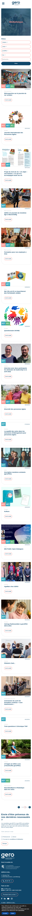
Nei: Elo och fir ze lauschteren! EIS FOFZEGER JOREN (15, 292)
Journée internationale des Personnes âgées (13, 133)
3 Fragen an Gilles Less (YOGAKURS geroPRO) (12, 764)
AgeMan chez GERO (11, 586)
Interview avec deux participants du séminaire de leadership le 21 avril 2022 (15, 369)
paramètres (21, 910)
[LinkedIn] (5, 899)
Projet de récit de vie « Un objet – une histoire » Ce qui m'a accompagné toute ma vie (15, 173)
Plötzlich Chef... (9, 663)
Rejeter (12, 913)
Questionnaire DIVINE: (12, 330)
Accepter (5, 913)
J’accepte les (13, 839)
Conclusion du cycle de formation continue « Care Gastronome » (13, 702)
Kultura (6, 511)
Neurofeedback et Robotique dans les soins (14, 788)
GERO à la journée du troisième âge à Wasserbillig (15, 213)
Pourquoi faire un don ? (9, 894)
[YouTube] (8, 899)
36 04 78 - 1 (8, 881)
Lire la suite (8, 100)
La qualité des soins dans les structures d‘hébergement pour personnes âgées (15, 433)
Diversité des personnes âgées (15, 409)
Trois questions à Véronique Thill (15, 726)
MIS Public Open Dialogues (13, 549)
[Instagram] (12, 899)
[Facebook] (1, 898)
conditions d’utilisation (16, 839)
